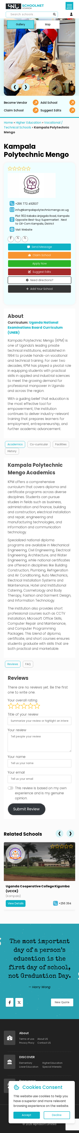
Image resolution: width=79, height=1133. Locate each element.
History (11, 451)
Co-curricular (39, 444)
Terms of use (26, 1039)
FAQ (28, 664)
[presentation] (15, 87)
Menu (69, 8)
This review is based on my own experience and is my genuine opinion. (41, 793)
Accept (26, 1115)
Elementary (25, 1063)
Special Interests (52, 1066)
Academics (15, 444)
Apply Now (39, 263)
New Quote (62, 1002)
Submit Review (26, 809)
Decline (57, 1115)
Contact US (44, 1042)
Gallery (20, 24)
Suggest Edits (42, 272)
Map (48, 24)
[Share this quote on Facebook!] (9, 1002)
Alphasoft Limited (44, 1124)
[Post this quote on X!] (19, 1002)
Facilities (61, 444)
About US (42, 1039)
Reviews (12, 664)
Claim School (42, 255)
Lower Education (28, 1066)
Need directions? (41, 280)
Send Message (42, 247)
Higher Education (28, 122)
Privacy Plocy (26, 1042)
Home (8, 122)
